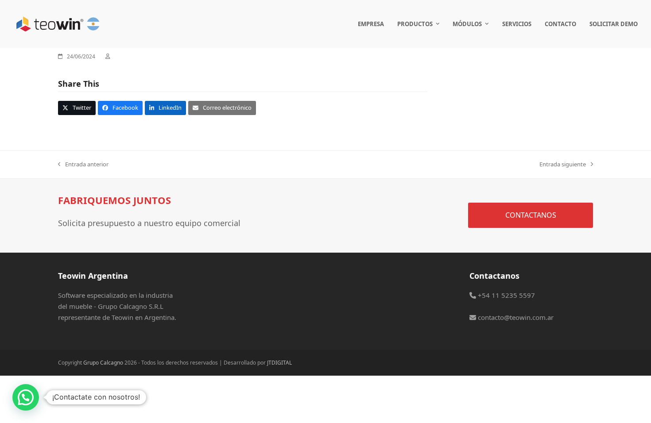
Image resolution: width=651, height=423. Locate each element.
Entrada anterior (83, 164)
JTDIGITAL (279, 362)
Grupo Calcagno (103, 362)
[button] (77, 108)
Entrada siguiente (562, 164)
